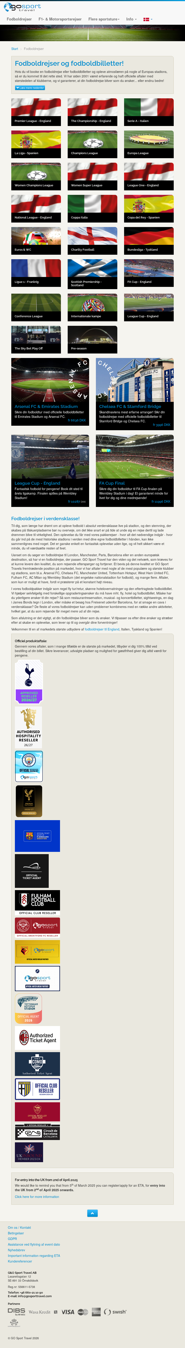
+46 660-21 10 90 (31, 1292)
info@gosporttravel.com (35, 1296)
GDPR (12, 1238)
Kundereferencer (20, 1261)
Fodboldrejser (19, 19)
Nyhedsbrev (16, 1250)
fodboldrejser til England (102, 629)
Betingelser (16, 1233)
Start (14, 48)
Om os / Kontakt (19, 1227)
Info (130, 19)
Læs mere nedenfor (31, 88)
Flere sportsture (102, 19)
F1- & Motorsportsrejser (60, 19)
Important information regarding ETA (34, 1255)
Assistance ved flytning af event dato (34, 1244)
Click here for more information (37, 1196)
